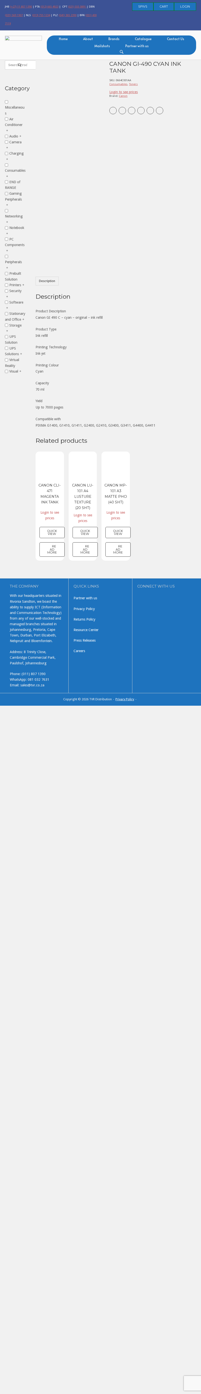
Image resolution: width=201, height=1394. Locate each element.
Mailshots (102, 46)
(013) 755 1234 (41, 15)
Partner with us (137, 46)
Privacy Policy (84, 609)
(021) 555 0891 (77, 6)
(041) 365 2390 (67, 15)
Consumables (118, 84)
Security (15, 291)
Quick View (52, 532)
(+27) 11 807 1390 (21, 6)
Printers (15, 285)
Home (63, 38)
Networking (14, 216)
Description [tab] (47, 281)
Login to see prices (123, 92)
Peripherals (13, 262)
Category (15, 88)
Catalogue (143, 38)
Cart (164, 6)
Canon (123, 96)
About (88, 38)
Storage (15, 325)
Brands (113, 38)
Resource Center (86, 630)
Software (16, 302)
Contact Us (175, 38)
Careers (79, 651)
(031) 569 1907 (14, 15)
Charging (16, 153)
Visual (13, 371)
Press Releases (85, 640)
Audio (13, 136)
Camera (15, 142)
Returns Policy (84, 619)
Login (185, 6)
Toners (133, 84)
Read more (52, 549)
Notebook (16, 228)
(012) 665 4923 (49, 6)
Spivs (142, 6)
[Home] (23, 44)
